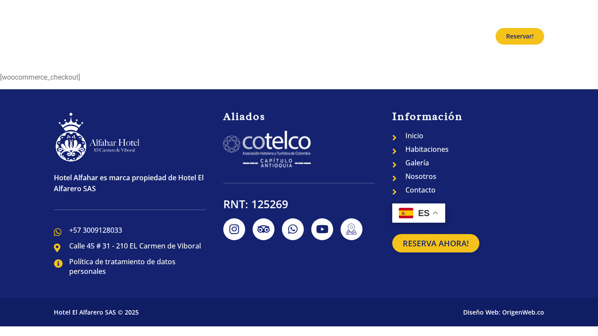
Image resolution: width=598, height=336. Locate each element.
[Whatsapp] (293, 229)
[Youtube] (322, 229)
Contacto (463, 36)
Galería (374, 36)
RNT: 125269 (255, 203)
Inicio (278, 36)
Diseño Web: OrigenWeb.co (503, 312)
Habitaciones (324, 36)
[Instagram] (234, 229)
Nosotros (417, 36)
